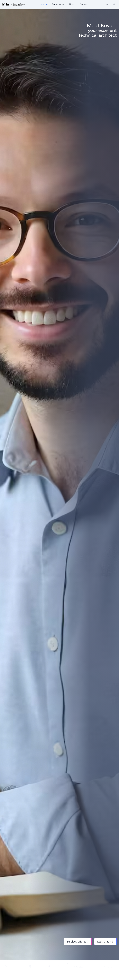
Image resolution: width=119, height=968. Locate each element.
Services (56, 4)
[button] (78, 941)
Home (44, 4)
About (72, 4)
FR (107, 4)
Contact (84, 4)
